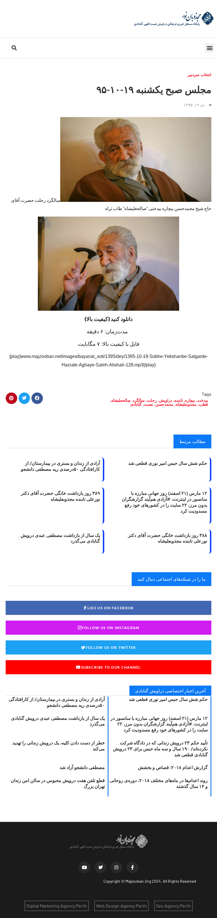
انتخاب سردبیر (199, 74)
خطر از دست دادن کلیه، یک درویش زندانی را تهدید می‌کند (58, 745)
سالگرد (139, 400)
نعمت (148, 404)
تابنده (178, 400)
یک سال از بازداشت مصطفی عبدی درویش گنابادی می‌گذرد (60, 538)
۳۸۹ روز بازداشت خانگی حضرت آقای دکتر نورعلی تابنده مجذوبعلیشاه (60, 496)
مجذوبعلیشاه (186, 404)
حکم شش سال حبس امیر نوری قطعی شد (167, 463)
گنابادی (136, 404)
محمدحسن (164, 404)
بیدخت (202, 400)
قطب (203, 404)
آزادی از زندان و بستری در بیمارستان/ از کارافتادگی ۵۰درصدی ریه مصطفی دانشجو (60, 466)
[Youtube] (84, 867)
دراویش (165, 400)
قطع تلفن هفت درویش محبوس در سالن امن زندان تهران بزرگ (58, 783)
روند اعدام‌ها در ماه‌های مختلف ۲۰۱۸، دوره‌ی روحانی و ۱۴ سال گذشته (159, 783)
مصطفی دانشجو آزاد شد (82, 767)
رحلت (152, 400)
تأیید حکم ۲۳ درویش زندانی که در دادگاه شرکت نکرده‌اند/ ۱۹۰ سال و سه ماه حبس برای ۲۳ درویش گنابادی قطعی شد (160, 748)
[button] (209, 48)
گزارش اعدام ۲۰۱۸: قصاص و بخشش (173, 767)
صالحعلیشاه (121, 400)
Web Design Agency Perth (121, 905)
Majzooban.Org (138, 881)
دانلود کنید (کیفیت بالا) (109, 319)
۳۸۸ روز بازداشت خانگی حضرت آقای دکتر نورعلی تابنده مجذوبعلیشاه (167, 538)
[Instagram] (117, 867)
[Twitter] (101, 867)
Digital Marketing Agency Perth (56, 905)
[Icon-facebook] (132, 867)
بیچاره (190, 400)
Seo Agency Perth (173, 905)
